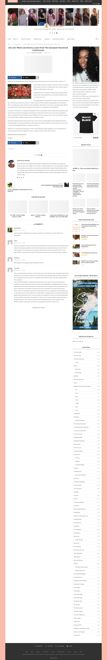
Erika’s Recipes (61, 651)
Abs (87, 389)
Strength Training (87, 464)
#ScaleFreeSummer (87, 420)
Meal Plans (70, 39)
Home (9, 39)
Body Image (87, 372)
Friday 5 (86, 498)
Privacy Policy (88, 1)
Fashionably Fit (86, 471)
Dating (75, 651)
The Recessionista (86, 608)
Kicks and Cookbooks (87, 475)
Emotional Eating (58, 39)
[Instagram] (96, 4)
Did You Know (86, 444)
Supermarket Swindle (86, 584)
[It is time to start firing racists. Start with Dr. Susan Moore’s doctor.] (17, 206)
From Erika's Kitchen (86, 502)
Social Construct (86, 577)
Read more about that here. (83, 98)
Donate (68, 1)
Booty (87, 400)
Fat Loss (87, 458)
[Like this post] (35, 155)
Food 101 (86, 495)
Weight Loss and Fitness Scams (86, 628)
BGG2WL (86, 376)
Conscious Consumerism (86, 430)
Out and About (17, 44)
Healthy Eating (26, 39)
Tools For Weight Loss (86, 615)
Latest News (86, 533)
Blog (81, 651)
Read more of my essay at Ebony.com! (17, 134)
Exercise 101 (37, 39)
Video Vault (86, 621)
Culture (53, 651)
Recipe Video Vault (87, 570)
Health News (86, 512)
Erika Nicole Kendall (37, 52)
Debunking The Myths (86, 441)
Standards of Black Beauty (86, 580)
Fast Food (86, 478)
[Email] (98, 4)
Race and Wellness (86, 560)
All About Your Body (86, 359)
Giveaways (86, 505)
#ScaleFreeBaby (86, 352)
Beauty (15, 39)
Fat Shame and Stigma (86, 481)
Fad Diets (86, 468)
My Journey (86, 536)
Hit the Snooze (86, 522)
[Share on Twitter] (38, 155)
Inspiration (86, 526)
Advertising (55, 1)
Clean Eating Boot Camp (86, 424)
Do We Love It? (86, 447)
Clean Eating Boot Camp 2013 (86, 427)
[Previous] (19, 1)
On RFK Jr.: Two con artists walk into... (32, 1)
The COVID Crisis (86, 597)
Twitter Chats (86, 618)
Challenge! (86, 417)
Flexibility (86, 492)
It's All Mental (86, 529)
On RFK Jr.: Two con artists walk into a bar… (86, 169)
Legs (87, 406)
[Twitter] (94, 4)
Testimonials (86, 591)
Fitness (69, 651)
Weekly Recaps (87, 539)
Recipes (47, 39)
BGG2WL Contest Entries (87, 567)
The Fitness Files (86, 601)
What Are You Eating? (86, 632)
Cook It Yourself (86, 434)
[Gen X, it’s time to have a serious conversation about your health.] (38, 206)
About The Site (86, 355)
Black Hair (87, 369)
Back (87, 396)
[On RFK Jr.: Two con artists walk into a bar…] (86, 158)
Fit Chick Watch (86, 485)
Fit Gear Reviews (86, 488)
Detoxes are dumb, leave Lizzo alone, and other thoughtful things (79, 211)
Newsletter (75, 1)
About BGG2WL (46, 1)
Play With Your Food (86, 550)
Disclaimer (62, 1)
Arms (87, 393)
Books (86, 383)
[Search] (98, 39)
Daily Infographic (86, 437)
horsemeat (11, 148)
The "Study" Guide (86, 594)
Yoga (87, 410)
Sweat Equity (86, 587)
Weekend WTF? (86, 625)
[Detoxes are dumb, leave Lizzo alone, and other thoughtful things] (79, 203)
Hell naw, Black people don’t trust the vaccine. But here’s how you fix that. (93, 211)
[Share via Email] (41, 155)
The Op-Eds (86, 604)
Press (81, 1)
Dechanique (17, 228)
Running (87, 461)
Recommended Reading (86, 574)
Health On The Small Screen (86, 516)
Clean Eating (45, 651)
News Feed (86, 543)
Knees (87, 362)
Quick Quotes (86, 557)
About (32, 651)
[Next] (20, 1)
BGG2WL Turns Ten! (86, 379)
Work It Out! (86, 635)
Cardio (87, 403)
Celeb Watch (86, 413)
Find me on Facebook (78, 341)
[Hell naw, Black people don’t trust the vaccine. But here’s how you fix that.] (93, 203)
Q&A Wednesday (86, 553)
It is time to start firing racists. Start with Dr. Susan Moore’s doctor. (93, 185)
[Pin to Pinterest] (39, 155)
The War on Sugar (86, 611)
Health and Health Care (86, 509)
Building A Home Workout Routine (86, 386)
